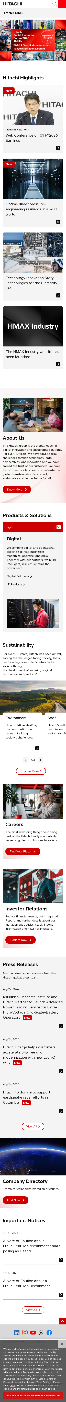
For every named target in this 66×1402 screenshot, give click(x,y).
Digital (14, 539)
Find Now (13, 1200)
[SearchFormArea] (54, 4)
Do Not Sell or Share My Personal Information (33, 1395)
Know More (14, 489)
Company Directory (25, 1181)
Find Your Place (20, 852)
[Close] (62, 1344)
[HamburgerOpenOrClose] (62, 4)
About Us (14, 438)
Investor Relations (26, 909)
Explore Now (18, 940)
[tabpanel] (33, 582)
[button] (40, 760)
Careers (14, 824)
